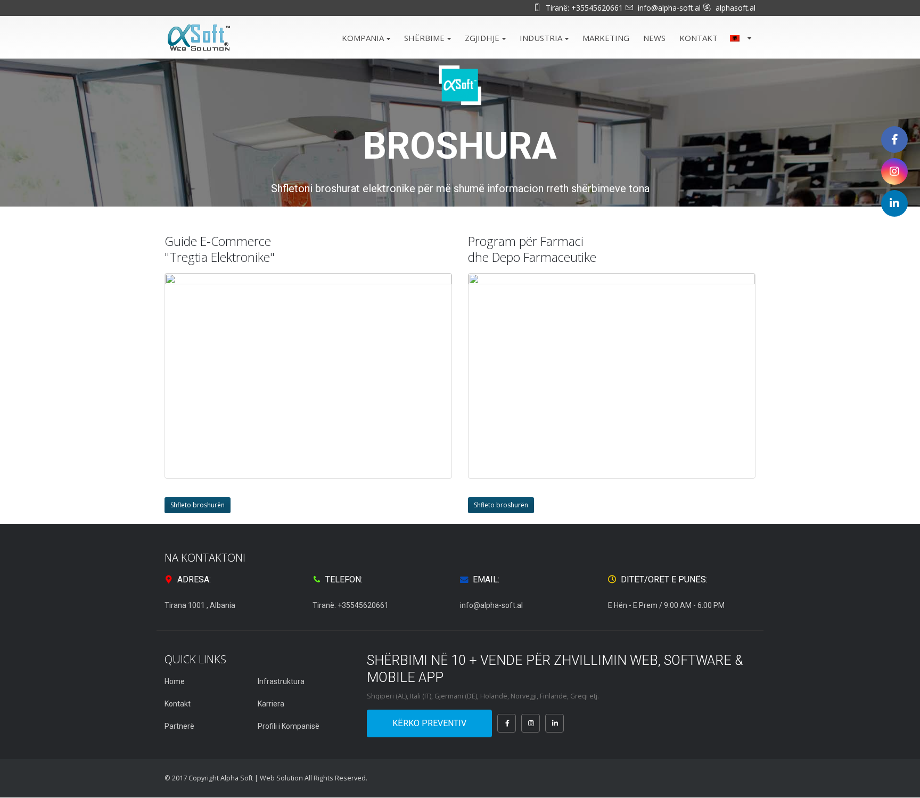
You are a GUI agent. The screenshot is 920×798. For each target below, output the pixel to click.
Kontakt (698, 37)
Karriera (271, 704)
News (654, 37)
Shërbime (424, 37)
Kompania (363, 37)
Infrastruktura (281, 681)
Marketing (605, 37)
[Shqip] (740, 37)
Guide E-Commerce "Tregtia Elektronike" (220, 249)
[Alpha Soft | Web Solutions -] (199, 38)
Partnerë (179, 726)
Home (175, 681)
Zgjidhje (482, 37)
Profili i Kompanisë (288, 726)
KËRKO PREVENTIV (429, 723)
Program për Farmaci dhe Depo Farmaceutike (532, 249)
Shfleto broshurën (197, 504)
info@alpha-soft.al (669, 8)
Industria (541, 37)
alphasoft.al (735, 8)
